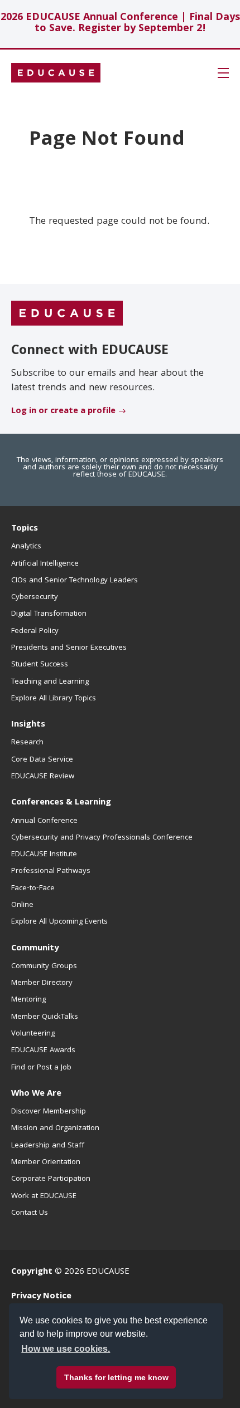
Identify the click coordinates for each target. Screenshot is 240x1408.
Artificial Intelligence (45, 564)
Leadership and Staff (47, 1146)
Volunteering (33, 1034)
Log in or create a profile (63, 411)
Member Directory (42, 983)
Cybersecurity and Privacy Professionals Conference (102, 838)
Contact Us (29, 1213)
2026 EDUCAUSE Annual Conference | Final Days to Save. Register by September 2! (120, 23)
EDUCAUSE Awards (43, 1050)
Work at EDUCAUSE (43, 1196)
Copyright (31, 1272)
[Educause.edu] (67, 313)
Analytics (26, 547)
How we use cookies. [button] (65, 1348)
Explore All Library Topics (53, 699)
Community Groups (44, 966)
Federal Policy (35, 631)
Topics (24, 529)
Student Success (39, 665)
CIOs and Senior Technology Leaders (74, 581)
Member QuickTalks (44, 1017)
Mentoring (28, 1000)
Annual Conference (44, 821)
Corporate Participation (50, 1179)
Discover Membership (48, 1112)
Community (35, 948)
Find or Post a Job (41, 1068)
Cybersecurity (34, 597)
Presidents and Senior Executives (69, 648)
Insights (28, 725)
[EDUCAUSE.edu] (55, 73)
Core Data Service (42, 760)
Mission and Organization (55, 1128)
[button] (223, 73)
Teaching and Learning (50, 682)
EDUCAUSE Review (42, 777)
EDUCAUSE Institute (44, 854)
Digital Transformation (49, 614)
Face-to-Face (33, 888)
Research (27, 743)
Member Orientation (45, 1162)
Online (22, 905)
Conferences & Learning (61, 803)
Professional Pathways (50, 871)
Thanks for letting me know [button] (116, 1377)
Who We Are (36, 1094)
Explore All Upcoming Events (59, 922)
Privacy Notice (41, 1296)
